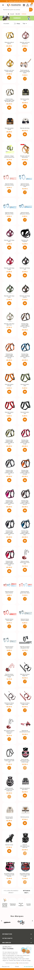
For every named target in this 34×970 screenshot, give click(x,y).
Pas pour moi (5, 966)
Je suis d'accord (28, 966)
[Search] (31, 10)
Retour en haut (26, 891)
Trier (25, 24)
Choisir (17, 966)
